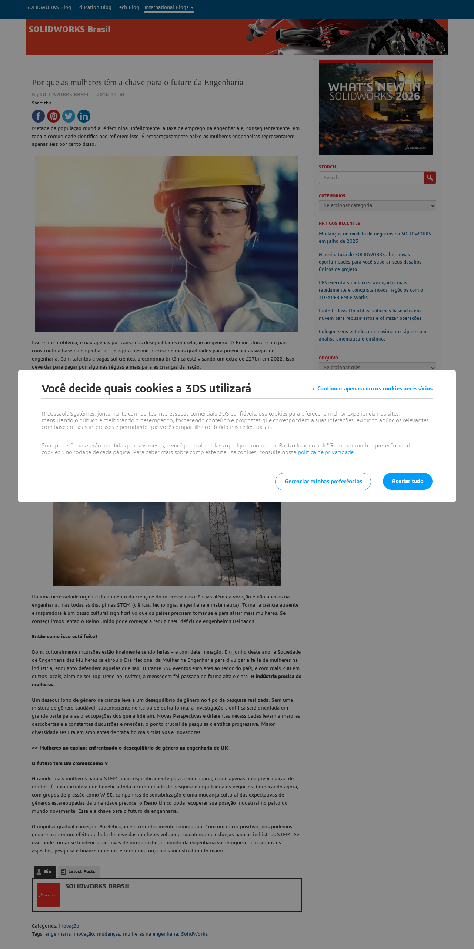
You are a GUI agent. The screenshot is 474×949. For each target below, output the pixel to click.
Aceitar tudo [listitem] (408, 481)
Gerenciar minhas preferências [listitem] (323, 481)
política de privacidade (326, 452)
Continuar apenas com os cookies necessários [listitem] (375, 389)
